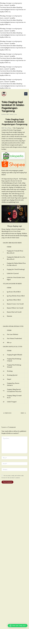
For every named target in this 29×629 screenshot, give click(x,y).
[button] (17, 625)
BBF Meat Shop (6, 128)
